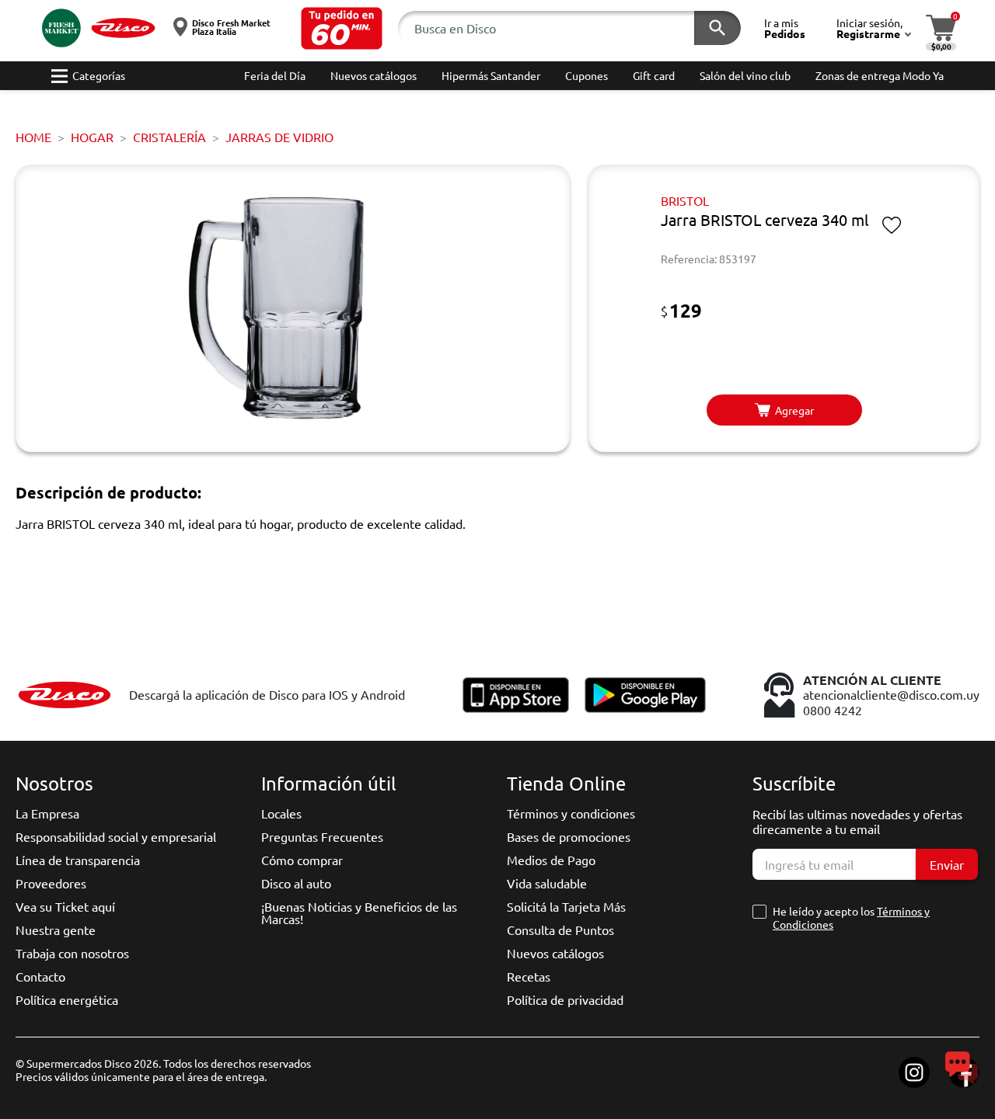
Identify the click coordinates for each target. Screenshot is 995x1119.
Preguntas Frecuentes (322, 836)
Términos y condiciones (571, 813)
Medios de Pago (551, 859)
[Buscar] (717, 28)
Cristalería (169, 136)
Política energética (67, 999)
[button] (341, 28)
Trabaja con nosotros (72, 953)
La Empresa (47, 813)
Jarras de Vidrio (279, 136)
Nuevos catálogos (555, 953)
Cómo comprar (302, 859)
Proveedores (51, 883)
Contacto (40, 976)
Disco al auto (296, 883)
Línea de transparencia (78, 859)
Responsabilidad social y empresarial (116, 836)
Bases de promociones (568, 836)
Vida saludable (547, 883)
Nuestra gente (56, 929)
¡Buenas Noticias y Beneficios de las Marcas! (359, 912)
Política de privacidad (565, 999)
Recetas (528, 976)
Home (33, 136)
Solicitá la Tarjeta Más (566, 906)
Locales (281, 813)
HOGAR (92, 136)
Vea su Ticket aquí (65, 906)
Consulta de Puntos (560, 929)
